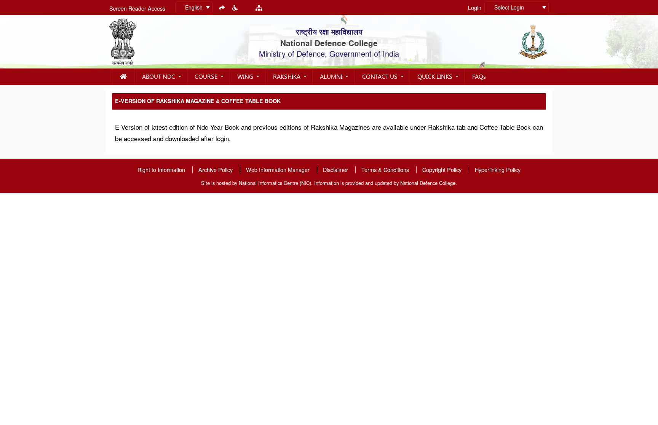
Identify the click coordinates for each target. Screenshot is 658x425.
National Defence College (329, 42)
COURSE (206, 76)
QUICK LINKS (434, 76)
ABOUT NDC (158, 76)
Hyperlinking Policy (498, 169)
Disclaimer (335, 169)
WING (245, 76)
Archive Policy (215, 169)
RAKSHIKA (286, 76)
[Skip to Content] (222, 7)
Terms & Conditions (385, 169)
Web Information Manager (278, 169)
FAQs (479, 76)
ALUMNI (331, 76)
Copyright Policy (442, 169)
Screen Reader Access (137, 8)
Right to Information (161, 169)
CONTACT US (380, 76)
